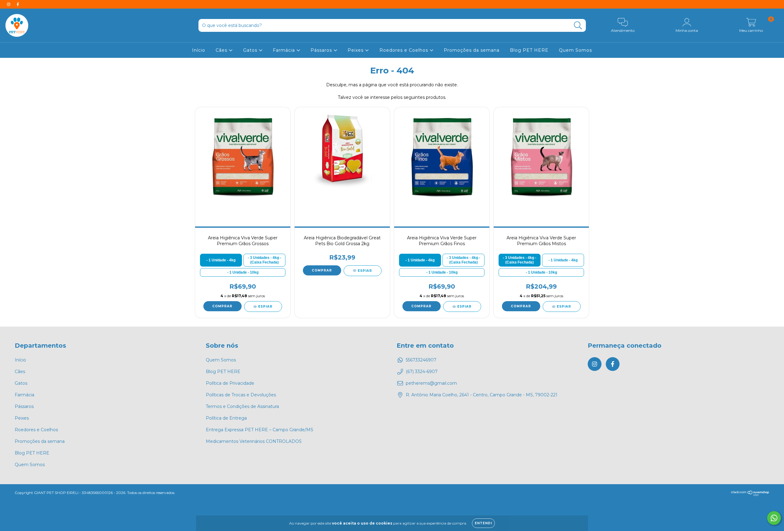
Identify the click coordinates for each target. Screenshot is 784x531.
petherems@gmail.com (431, 383)
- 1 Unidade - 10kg (242, 272)
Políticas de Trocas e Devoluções (241, 395)
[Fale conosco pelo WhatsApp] (774, 518)
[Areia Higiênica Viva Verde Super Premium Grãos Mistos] (541, 156)
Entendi (483, 523)
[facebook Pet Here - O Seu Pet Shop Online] (18, 4)
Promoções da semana (471, 50)
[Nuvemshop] (750, 494)
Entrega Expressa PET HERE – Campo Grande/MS (259, 429)
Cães (222, 50)
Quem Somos (575, 50)
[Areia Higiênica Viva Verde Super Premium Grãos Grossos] (242, 156)
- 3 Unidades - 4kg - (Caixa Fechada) (264, 260)
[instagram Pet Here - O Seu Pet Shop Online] (9, 4)
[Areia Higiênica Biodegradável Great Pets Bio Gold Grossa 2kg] (342, 156)
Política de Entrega (226, 418)
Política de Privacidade (230, 383)
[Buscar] (578, 25)
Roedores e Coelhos (404, 50)
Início (198, 50)
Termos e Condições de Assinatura (242, 406)
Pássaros (322, 50)
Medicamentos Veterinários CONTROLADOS (254, 441)
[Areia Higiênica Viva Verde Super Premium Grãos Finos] (441, 156)
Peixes (356, 50)
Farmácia (284, 50)
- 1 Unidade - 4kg (221, 260)
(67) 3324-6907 (422, 371)
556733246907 (421, 360)
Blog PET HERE (529, 50)
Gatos (251, 50)
